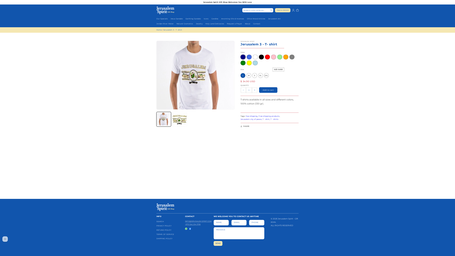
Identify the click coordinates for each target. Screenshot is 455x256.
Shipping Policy (164, 239)
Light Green (279, 57)
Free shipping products (269, 116)
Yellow (249, 63)
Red (267, 57)
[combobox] (257, 10)
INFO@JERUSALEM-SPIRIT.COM (198, 221)
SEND (218, 243)
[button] (297, 10)
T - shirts (274, 119)
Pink (273, 57)
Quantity (245, 85)
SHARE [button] (246, 126)
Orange (285, 57)
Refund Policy (163, 230)
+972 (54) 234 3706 (193, 224)
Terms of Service (165, 234)
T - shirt (266, 119)
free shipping (252, 116)
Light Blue (255, 63)
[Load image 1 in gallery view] (163, 119)
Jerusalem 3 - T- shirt (172, 30)
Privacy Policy (163, 226)
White (255, 57)
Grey (291, 57)
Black (261, 57)
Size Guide (278, 69)
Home (159, 30)
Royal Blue (249, 57)
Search (160, 221)
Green (243, 63)
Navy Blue (243, 57)
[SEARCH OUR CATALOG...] (271, 10)
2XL (266, 75)
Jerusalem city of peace (251, 119)
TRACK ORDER (283, 10)
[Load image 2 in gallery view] (179, 119)
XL (260, 75)
